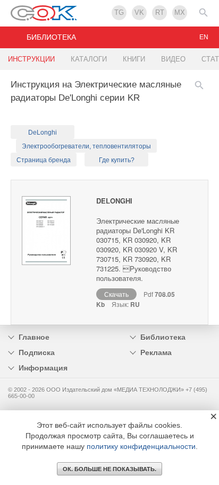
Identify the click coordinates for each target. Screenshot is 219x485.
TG (119, 12)
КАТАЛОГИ (89, 59)
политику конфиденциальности (141, 446)
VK (139, 12)
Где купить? (116, 160)
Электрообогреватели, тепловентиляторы (86, 146)
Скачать (116, 293)
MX (179, 12)
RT (159, 12)
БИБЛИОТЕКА (51, 37)
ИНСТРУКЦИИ (31, 59)
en (203, 37)
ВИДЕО (173, 59)
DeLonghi (42, 132)
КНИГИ (134, 59)
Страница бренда (43, 160)
